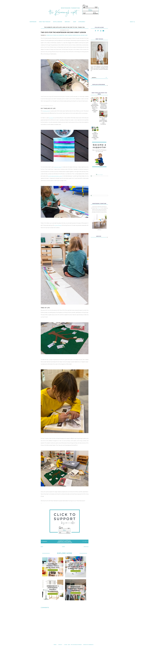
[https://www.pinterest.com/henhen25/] (98, 31)
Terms (55, 644)
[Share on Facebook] (84, 541)
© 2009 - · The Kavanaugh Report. (73, 644)
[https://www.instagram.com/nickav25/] (101, 31)
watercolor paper (57, 167)
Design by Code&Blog (88, 644)
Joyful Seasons (57, 21)
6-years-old (49, 35)
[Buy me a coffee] (64, 521)
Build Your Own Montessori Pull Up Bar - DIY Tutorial (103, 121)
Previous (86, 546)
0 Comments (44, 541)
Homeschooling (76, 35)
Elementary (61, 35)
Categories (81, 21)
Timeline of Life (46, 110)
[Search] (106, 77)
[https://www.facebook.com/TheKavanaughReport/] (95, 31)
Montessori (33, 21)
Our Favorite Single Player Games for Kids (95, 135)
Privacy (60, 644)
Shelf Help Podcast (44, 21)
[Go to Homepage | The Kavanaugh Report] (73, 18)
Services (67, 21)
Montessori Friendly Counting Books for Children (103, 106)
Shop (74, 21)
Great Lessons (68, 35)
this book (51, 117)
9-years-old (55, 35)
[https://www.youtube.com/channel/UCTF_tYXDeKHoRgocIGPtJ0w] (103, 31)
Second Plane (84, 35)
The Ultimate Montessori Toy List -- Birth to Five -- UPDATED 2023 (95, 107)
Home (63, 546)
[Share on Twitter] (85, 541)
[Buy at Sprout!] (99, 228)
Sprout (98, 208)
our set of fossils (57, 225)
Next (42, 546)
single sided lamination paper (55, 176)
